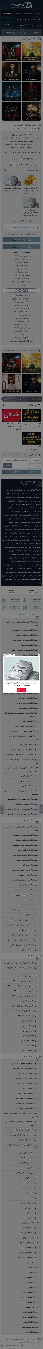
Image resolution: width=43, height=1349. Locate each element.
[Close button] (39, 655)
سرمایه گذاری (21, 690)
